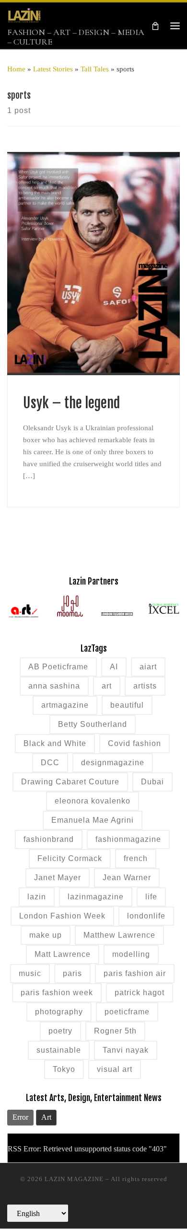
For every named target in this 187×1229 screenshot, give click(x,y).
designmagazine (112, 762)
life (151, 897)
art (107, 686)
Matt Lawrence (63, 954)
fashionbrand (48, 839)
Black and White (54, 743)
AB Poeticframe (58, 667)
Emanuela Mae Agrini (92, 820)
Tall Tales (95, 69)
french (136, 858)
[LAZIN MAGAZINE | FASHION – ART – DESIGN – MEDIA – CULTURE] (24, 15)
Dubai (152, 782)
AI (114, 667)
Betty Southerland (92, 724)
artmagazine (65, 705)
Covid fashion (134, 743)
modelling (131, 954)
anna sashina (54, 686)
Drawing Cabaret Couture (70, 782)
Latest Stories (53, 69)
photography (59, 1012)
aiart (148, 667)
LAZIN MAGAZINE (74, 1179)
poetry (60, 1031)
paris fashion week (57, 992)
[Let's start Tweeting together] (132, 1206)
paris (72, 973)
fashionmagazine (128, 839)
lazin (36, 897)
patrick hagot (139, 992)
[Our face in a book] (93, 1206)
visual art (114, 1069)
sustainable (58, 1050)
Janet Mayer (57, 877)
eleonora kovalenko (92, 801)
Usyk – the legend (71, 403)
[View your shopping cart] (155, 25)
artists (145, 686)
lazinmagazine (96, 897)
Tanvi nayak (126, 1050)
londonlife (146, 916)
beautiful (127, 705)
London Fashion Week (62, 916)
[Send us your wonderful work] (74, 1206)
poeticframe (127, 1012)
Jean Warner (127, 877)
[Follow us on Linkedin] (112, 1206)
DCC (50, 762)
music (30, 973)
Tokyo (64, 1069)
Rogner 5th (115, 1031)
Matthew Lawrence (119, 935)
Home (16, 69)
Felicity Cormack (69, 858)
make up (45, 935)
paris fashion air (135, 973)
